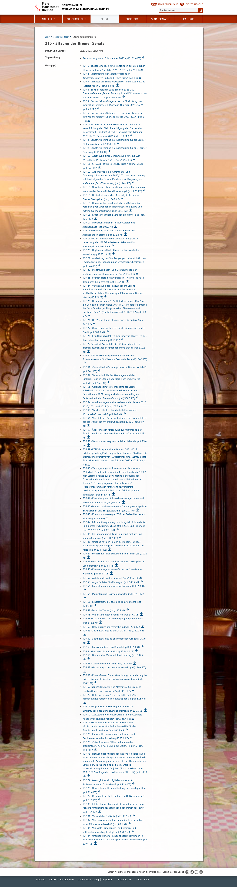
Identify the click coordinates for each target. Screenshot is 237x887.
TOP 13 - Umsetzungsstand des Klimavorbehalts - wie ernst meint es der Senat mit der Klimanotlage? (114, 189)
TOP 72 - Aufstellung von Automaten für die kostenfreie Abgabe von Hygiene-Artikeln (112, 716)
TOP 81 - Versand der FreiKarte (107, 816)
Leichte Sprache (194, 4)
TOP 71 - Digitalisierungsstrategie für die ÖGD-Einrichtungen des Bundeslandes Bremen (113, 708)
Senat (47, 36)
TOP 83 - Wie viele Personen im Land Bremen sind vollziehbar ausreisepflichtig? (109, 830)
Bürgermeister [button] (76, 19)
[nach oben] (226, 876)
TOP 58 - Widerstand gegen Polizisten (111, 614)
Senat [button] (104, 19)
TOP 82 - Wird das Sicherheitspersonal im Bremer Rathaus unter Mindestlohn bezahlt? (113, 822)
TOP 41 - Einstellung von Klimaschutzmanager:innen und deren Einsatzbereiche (113, 500)
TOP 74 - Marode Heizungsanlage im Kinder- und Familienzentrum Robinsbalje (109, 736)
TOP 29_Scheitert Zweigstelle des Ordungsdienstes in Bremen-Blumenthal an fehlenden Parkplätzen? (114, 347)
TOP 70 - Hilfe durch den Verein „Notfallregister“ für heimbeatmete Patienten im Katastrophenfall (114, 696)
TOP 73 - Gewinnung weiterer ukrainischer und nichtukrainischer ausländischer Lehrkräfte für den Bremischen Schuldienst (109, 726)
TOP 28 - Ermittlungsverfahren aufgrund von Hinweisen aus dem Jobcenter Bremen (114, 338)
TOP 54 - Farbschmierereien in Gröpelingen (114, 586)
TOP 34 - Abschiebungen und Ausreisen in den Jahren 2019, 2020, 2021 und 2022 (114, 404)
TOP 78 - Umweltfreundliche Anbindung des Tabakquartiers (114, 790)
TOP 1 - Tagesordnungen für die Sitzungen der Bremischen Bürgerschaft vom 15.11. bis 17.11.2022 (114, 68)
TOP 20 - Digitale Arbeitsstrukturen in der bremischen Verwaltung (111, 252)
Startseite (40, 879)
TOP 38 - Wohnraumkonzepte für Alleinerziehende (115, 443)
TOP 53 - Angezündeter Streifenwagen (111, 582)
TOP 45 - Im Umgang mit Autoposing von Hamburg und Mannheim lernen (112, 536)
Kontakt (52, 879)
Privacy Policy (142, 879)
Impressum (107, 879)
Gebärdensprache (168, 4)
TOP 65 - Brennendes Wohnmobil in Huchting (113, 657)
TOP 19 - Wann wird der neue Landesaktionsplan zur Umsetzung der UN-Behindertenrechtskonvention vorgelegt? (111, 242)
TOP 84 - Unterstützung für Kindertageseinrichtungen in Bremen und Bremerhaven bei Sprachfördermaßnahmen (115, 839)
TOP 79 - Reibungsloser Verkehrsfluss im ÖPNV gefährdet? (113, 798)
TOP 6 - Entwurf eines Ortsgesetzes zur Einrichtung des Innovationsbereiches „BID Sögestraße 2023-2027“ (113, 116)
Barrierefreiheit (67, 879)
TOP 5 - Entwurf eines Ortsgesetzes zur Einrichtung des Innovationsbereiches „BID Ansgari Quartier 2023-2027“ (113, 105)
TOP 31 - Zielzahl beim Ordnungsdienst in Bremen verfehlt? (114, 369)
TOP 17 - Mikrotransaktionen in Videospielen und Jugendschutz (109, 224)
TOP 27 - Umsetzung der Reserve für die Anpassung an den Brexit (114, 330)
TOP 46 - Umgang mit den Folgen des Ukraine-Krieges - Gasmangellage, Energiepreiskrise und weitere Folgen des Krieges (114, 545)
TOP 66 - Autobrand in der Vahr (107, 663)
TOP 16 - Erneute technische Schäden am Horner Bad (113, 216)
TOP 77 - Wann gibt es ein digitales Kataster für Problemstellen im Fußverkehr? (108, 782)
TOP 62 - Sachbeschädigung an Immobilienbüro (114, 640)
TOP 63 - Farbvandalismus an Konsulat (111, 647)
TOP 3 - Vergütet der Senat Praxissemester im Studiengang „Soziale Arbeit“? (114, 83)
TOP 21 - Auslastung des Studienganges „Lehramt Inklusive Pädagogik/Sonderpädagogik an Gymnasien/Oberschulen (114, 262)
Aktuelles (48, 19)
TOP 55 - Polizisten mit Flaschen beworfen (113, 593)
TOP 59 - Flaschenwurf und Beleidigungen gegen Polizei (113, 620)
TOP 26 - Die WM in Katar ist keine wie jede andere (113, 322)
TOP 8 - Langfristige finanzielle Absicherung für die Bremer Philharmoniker (114, 142)
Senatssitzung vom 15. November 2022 (112, 58)
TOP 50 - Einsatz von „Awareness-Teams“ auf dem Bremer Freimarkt (113, 571)
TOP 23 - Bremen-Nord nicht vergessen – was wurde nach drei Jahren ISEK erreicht (113, 279)
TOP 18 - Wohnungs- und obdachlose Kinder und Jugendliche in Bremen (109, 232)
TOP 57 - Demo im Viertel (104, 610)
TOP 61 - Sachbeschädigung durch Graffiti (113, 630)
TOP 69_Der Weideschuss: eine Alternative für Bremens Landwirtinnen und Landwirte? (112, 689)
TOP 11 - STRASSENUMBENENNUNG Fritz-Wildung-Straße (113, 166)
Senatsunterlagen (61, 36)
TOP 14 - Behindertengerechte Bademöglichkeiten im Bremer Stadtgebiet (111, 197)
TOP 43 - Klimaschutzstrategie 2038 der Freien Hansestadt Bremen (114, 516)
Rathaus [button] (188, 19)
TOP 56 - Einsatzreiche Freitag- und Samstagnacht (112, 604)
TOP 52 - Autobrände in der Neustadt (111, 578)
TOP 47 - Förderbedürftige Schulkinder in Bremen (115, 555)
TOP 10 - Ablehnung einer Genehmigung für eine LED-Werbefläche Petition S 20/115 (112, 158)
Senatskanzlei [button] (160, 19)
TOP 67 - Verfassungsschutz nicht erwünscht (114, 667)
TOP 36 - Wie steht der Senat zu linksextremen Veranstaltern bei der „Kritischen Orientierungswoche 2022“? (115, 421)
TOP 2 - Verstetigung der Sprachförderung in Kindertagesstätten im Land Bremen (110, 75)
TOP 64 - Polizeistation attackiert (108, 651)
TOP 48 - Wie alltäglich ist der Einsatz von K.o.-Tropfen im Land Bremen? (113, 563)
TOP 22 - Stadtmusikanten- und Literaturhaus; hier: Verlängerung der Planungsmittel (110, 272)
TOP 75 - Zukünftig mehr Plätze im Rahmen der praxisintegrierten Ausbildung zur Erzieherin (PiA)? (112, 746)
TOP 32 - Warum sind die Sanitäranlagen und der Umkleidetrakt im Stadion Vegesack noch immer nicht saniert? (111, 379)
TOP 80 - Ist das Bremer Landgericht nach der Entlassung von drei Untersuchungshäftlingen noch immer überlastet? (114, 808)
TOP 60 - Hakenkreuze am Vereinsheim (111, 626)
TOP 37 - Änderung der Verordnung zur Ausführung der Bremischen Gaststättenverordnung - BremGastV (114, 433)
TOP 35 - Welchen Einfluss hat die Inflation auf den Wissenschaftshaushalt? (110, 412)
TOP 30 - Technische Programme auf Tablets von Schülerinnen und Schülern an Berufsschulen (115, 357)
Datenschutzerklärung (88, 879)
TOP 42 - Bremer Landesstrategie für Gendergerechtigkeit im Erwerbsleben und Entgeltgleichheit (115, 508)
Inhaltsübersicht (124, 879)
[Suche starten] (200, 10)
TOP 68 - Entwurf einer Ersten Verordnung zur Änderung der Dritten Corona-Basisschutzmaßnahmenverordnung (115, 679)
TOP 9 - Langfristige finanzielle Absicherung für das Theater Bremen (114, 150)
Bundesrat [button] (133, 19)
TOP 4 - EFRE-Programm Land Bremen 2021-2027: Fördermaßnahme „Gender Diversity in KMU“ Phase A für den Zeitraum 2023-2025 (115, 93)
